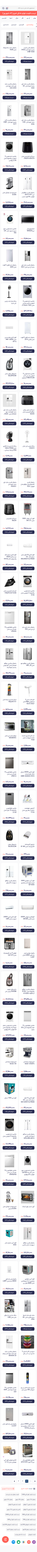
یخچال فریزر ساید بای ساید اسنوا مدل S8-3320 (28, 86)
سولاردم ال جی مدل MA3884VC (10, 737)
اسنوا (11, 18)
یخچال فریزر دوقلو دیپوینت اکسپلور (10, 882)
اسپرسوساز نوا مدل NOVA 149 (10, 1063)
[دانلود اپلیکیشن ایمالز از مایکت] (13, 1542)
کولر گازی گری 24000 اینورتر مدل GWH (9, 918)
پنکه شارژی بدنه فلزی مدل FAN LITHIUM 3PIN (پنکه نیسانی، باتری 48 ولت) (9, 448)
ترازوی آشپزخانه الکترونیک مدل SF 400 (27, 845)
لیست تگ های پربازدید (20, 1534)
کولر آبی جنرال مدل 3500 (10, 1244)
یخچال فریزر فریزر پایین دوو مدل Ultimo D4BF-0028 (27, 50)
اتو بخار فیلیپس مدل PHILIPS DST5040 (10, 592)
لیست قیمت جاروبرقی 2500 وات (27, 1524)
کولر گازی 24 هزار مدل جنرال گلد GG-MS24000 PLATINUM (27, 557)
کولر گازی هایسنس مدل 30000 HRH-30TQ (10, 340)
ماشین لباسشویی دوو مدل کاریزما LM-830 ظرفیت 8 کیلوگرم (28, 1173)
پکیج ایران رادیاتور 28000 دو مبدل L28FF (9, 1280)
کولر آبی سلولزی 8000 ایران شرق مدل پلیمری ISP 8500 (27, 883)
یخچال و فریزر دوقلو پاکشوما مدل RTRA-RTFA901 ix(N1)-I (28, 991)
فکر (22, 18)
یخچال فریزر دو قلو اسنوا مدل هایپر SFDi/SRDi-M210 (28, 1136)
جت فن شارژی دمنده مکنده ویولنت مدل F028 (28, 738)
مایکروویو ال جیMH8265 (30, 230)
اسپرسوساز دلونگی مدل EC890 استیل (9, 1208)
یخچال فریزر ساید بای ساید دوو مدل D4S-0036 (28, 122)
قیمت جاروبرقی (31, 1534)
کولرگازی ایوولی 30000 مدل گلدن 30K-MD (27, 918)
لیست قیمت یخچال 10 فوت (13, 1529)
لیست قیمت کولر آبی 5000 (13, 1519)
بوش (34, 18)
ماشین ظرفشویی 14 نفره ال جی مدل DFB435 (10, 629)
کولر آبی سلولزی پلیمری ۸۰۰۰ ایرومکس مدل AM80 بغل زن (27, 1281)
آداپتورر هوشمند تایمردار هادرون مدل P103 (28, 810)
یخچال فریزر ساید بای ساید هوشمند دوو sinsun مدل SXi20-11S (9, 412)
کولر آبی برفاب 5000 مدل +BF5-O (28, 520)
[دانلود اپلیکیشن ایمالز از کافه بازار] (18, 1542)
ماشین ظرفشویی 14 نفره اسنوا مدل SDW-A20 (10, 1390)
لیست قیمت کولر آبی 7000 (29, 1519)
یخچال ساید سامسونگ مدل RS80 (9, 49)
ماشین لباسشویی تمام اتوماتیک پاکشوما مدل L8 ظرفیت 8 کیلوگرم (9, 1028)
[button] (5, 1539)
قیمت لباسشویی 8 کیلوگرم (14, 1504)
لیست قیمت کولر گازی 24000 (12, 1514)
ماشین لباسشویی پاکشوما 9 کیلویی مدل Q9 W (9, 1136)
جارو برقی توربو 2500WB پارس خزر (10, 990)
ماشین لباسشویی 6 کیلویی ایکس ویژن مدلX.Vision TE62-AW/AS (28, 303)
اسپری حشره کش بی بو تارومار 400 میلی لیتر (27, 1389)
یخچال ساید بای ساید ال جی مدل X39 (28, 628)
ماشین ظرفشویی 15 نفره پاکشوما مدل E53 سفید (27, 1028)
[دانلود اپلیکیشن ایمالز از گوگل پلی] (23, 1542)
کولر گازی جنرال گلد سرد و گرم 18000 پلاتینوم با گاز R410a (10, 557)
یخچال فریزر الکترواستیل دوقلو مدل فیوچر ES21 (27, 484)
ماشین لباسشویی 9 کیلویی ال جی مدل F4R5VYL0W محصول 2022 (27, 376)
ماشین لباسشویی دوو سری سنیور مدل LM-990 (9, 231)
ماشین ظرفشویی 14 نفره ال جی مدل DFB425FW (10, 1173)
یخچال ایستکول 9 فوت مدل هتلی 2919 (27, 339)
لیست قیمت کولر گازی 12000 (28, 1494)
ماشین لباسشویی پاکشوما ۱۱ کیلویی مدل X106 (27, 593)
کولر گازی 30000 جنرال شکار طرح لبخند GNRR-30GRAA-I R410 (27, 774)
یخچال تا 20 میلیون (8, 1499)
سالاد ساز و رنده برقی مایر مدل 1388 (10, 1316)
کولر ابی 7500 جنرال (10, 1098)
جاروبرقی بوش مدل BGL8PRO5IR (10, 375)
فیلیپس (4, 18)
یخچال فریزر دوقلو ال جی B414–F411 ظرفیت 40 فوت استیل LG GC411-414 (27, 195)
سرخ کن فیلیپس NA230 (11, 520)
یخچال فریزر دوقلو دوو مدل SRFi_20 (27, 664)
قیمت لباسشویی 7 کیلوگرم (29, 1504)
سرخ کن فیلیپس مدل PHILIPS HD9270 (27, 157)
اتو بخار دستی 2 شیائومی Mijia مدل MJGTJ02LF (28, 702)
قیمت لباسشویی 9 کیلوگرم (29, 1509)
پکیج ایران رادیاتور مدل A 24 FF (9, 1425)
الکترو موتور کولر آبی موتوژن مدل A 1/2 (10, 1461)
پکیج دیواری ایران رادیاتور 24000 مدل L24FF (28, 955)
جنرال (17, 18)
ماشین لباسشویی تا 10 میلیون (13, 1509)
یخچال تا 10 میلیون (31, 1499)
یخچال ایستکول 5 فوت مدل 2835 (9, 266)
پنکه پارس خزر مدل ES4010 (28, 447)
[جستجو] (3, 8)
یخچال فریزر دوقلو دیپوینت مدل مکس (28, 1244)
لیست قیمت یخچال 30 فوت (29, 1529)
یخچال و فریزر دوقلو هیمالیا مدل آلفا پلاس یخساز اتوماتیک (9, 665)
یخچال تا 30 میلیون (19, 1499)
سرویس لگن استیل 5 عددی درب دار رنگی (28, 1353)
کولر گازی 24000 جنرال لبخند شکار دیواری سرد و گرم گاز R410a (27, 1426)
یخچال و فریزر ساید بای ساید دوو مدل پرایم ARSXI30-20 (9, 1354)
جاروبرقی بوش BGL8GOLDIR (12, 845)
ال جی (28, 18)
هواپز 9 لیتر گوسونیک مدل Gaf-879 (9, 954)
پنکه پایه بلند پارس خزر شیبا (10, 302)
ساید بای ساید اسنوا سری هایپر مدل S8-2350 (28, 1317)
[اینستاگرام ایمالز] (34, 1542)
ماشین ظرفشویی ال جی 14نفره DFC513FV (27, 1461)
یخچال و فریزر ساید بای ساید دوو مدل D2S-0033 (10, 86)
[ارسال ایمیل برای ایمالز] (29, 1542)
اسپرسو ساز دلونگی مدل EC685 (9, 194)
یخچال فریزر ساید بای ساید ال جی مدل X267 (27, 266)
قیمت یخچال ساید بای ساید (12, 1494)
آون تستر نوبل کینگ (28, 1207)
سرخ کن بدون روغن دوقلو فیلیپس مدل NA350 (28, 412)
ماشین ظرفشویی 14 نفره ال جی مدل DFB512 (10, 774)
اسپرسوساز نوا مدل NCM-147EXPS (28, 1063)
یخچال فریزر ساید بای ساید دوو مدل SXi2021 (9, 484)
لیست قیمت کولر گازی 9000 (28, 1514)
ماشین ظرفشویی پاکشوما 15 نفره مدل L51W (10, 810)
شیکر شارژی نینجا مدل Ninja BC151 (9, 701)
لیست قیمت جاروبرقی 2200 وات (9, 1524)
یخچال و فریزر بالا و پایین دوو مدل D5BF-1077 (10, 122)
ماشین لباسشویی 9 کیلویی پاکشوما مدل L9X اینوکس (10, 158)
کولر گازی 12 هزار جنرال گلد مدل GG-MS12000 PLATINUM (27, 1100)
